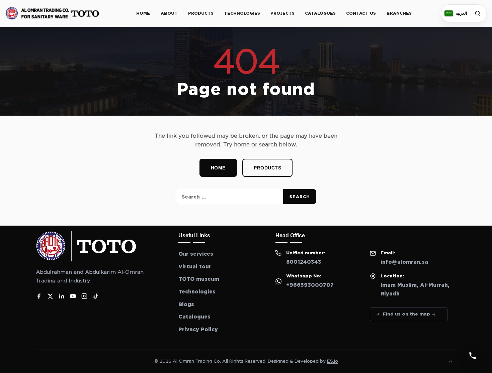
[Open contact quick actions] (472, 355)
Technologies (242, 13)
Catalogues (320, 13)
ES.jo (332, 361)
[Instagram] (84, 296)
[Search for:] (229, 196)
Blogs (186, 304)
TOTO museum (198, 279)
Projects (282, 13)
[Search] (478, 13)
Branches (399, 13)
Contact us (361, 13)
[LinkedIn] (62, 296)
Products (201, 13)
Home (143, 13)
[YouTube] (73, 296)
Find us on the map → (409, 314)
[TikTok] (96, 296)
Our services (195, 254)
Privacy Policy (198, 330)
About (169, 13)
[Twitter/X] (50, 296)
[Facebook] (39, 296)
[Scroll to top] (450, 361)
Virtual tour (194, 267)
